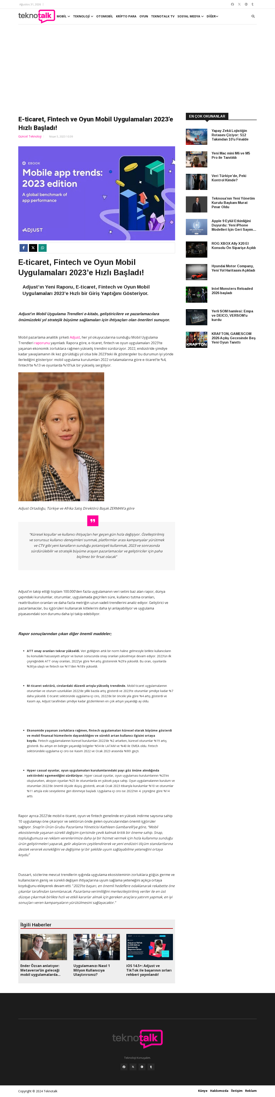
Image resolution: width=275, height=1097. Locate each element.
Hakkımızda (219, 1091)
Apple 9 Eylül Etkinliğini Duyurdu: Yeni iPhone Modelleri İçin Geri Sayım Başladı (232, 225)
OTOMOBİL (104, 16)
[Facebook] (124, 1066)
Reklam (251, 1091)
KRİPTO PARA (126, 16)
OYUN (143, 16)
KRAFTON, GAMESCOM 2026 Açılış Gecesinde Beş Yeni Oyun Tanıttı (234, 338)
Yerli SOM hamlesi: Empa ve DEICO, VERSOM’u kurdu (232, 315)
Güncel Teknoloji (29, 136)
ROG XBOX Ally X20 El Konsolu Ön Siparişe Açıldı (234, 246)
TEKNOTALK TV (162, 16)
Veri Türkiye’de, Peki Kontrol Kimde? (229, 178)
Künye (203, 1091)
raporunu (42, 343)
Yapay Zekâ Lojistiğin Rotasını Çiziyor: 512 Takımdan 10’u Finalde (230, 135)
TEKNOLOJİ (82, 16)
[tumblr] (151, 1066)
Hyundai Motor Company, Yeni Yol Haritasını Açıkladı (233, 268)
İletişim (237, 1091)
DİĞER (211, 16)
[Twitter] (133, 1066)
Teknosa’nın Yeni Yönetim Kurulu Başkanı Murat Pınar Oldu (233, 203)
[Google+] (142, 1066)
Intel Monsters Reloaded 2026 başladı (232, 291)
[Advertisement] (137, 69)
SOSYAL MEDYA (189, 16)
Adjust (75, 337)
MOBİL (62, 16)
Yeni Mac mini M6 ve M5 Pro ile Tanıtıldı (231, 155)
